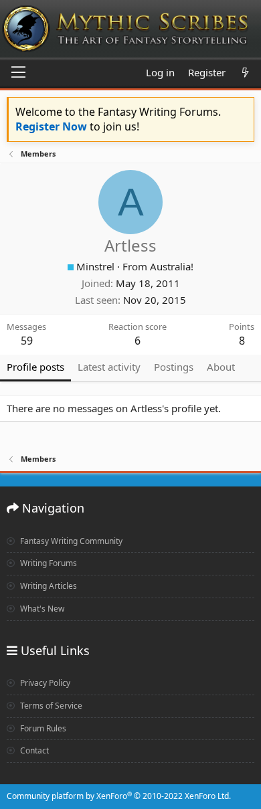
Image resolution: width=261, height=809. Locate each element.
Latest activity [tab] (109, 366)
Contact (33, 750)
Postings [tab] (173, 366)
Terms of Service (50, 705)
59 (27, 340)
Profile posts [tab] (35, 366)
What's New (41, 608)
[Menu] (18, 73)
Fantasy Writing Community (70, 541)
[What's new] (245, 73)
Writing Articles (47, 586)
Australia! (171, 266)
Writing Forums (47, 563)
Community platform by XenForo (119, 796)
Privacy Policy (44, 683)
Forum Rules (42, 728)
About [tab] (221, 366)
